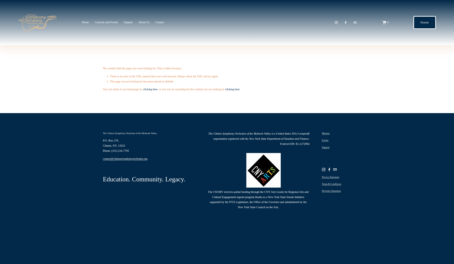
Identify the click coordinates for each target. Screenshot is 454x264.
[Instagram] (336, 22)
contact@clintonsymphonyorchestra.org (125, 158)
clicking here (150, 89)
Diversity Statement (331, 191)
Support (326, 147)
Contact (159, 22)
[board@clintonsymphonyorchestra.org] (355, 22)
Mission (326, 133)
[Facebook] (345, 22)
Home (85, 22)
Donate (424, 22)
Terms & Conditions (331, 184)
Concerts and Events (106, 22)
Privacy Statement (330, 177)
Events (325, 140)
